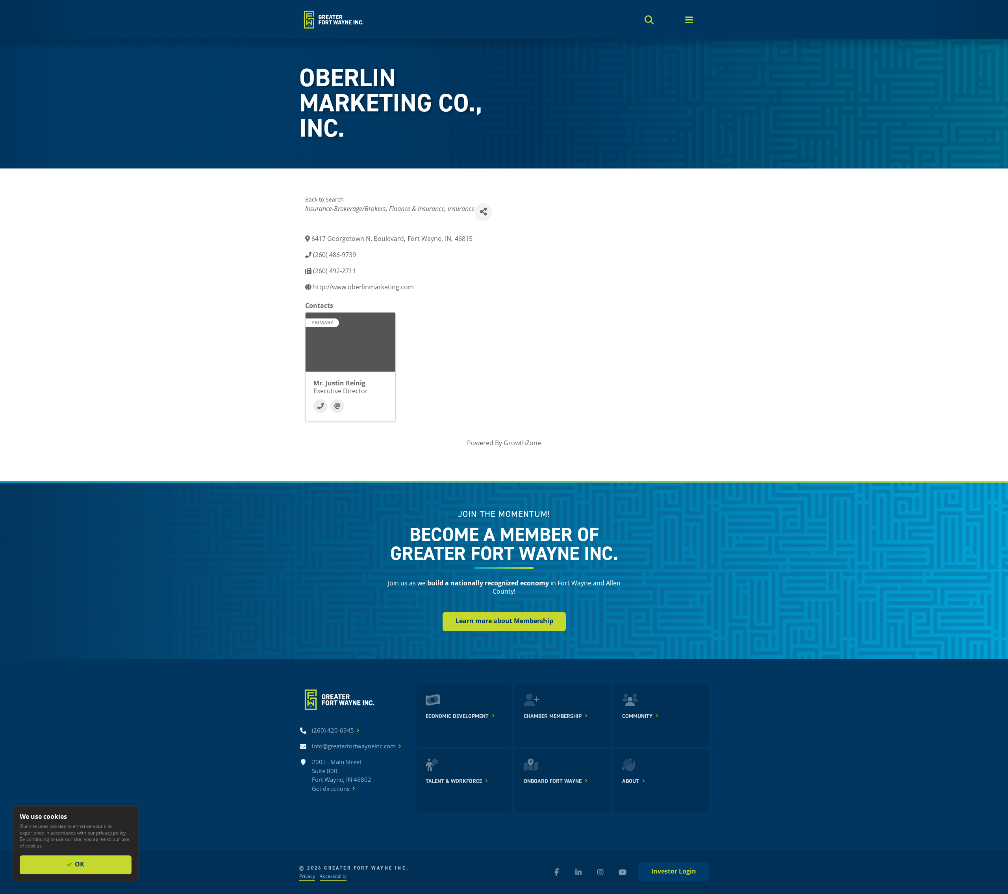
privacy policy (111, 832)
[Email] (337, 406)
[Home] (333, 19)
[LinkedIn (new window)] (578, 872)
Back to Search (324, 199)
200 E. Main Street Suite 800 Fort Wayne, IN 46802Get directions (341, 775)
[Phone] (320, 406)
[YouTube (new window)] (622, 872)
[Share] (483, 212)
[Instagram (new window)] (600, 872)
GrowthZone (522, 443)
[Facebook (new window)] (556, 872)
